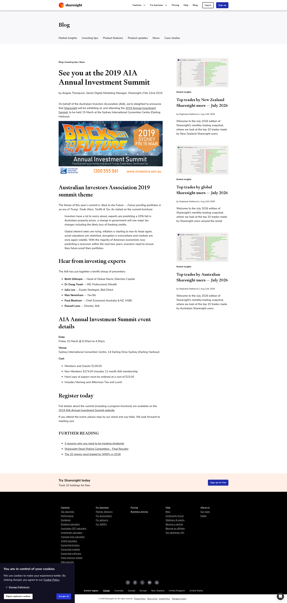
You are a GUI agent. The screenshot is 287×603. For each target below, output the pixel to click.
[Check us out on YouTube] (149, 582)
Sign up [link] (222, 5)
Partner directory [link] (104, 511)
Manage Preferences (19, 587)
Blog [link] (195, 5)
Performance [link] (67, 515)
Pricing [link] (175, 5)
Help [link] (186, 5)
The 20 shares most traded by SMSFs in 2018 (93, 454)
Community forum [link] (175, 515)
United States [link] (196, 590)
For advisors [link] (102, 520)
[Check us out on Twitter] (142, 582)
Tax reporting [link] (67, 511)
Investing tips (90, 38)
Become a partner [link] (174, 524)
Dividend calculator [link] (70, 524)
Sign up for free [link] (218, 482)
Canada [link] (131, 590)
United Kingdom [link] (177, 590)
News (156, 38)
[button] (280, 596)
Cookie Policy (164, 598)
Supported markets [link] (70, 549)
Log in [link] (208, 5)
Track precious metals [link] (72, 557)
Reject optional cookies (18, 596)
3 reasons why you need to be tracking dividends (94, 443)
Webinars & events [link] (175, 520)
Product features (113, 38)
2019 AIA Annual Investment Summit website (87, 410)
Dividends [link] (66, 520)
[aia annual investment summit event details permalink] (57, 319)
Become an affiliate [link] (175, 528)
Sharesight (70, 108)
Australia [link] (118, 590)
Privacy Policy (140, 598)
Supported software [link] (71, 553)
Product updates (138, 38)
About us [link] (205, 507)
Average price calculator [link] (73, 536)
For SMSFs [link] (101, 524)
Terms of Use (152, 598)
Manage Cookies (179, 598)
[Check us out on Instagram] (127, 582)
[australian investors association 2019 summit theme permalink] (57, 187)
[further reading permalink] (57, 433)
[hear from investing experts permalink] (57, 261)
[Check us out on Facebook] (135, 582)
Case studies (172, 38)
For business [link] (102, 507)
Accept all (64, 596)
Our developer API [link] (175, 532)
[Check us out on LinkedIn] (156, 582)
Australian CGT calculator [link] (74, 528)
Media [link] (203, 515)
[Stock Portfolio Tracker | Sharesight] (70, 5)
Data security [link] (67, 562)
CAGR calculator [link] (69, 541)
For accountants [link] (104, 515)
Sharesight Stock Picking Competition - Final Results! (96, 449)
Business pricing (139, 511)
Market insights (68, 38)
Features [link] (65, 507)
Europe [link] (143, 590)
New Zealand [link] (157, 590)
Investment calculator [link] (72, 532)
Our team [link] (205, 511)
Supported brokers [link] (70, 545)
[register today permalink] (57, 395)
